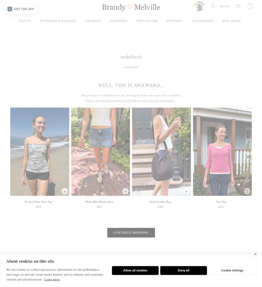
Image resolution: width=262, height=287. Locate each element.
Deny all (183, 270)
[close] (255, 254)
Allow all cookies (135, 270)
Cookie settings (232, 270)
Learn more (52, 279)
